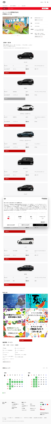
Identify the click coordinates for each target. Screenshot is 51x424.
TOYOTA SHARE (32, 405)
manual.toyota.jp (17, 204)
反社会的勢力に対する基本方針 (38, 417)
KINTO (31, 404)
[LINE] (41, 404)
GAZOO (23, 404)
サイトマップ (4, 417)
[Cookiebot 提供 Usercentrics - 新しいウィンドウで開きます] (42, 199)
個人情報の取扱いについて (18, 417)
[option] (16, 25)
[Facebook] (45, 404)
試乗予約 (7, 72)
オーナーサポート (13, 5)
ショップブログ (10, 8)
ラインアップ (5, 5)
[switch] (20, 218)
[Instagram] (41, 407)
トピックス (23, 5)
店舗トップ (5, 8)
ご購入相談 (44, 8)
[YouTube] (47, 404)
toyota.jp (12, 204)
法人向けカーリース (33, 408)
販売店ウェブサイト (6, 361)
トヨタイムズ (14, 405)
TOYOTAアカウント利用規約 (28, 417)
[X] (43, 404)
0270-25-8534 (37, 23)
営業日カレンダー (37, 36)
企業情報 (45, 417)
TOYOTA (4, 2)
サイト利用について (10, 417)
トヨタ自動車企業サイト (15, 404)
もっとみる (22, 340)
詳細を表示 (43, 222)
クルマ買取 (23, 408)
